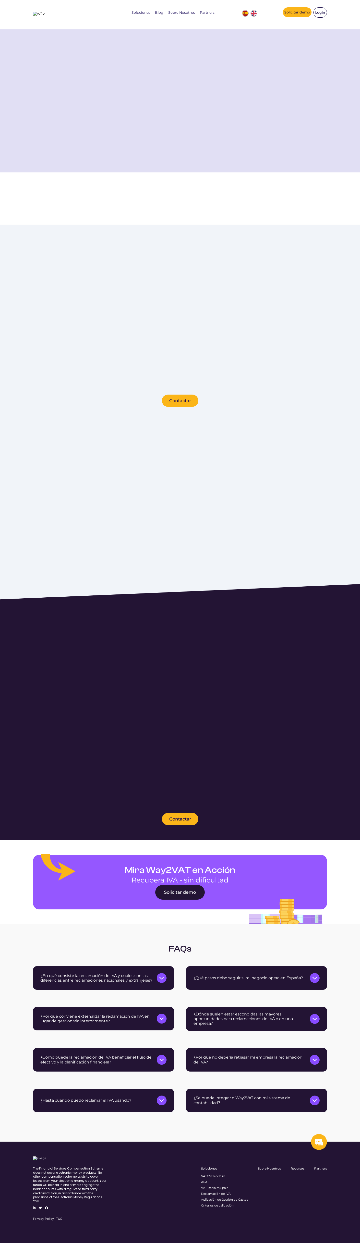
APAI (204, 1182)
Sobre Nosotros (181, 13)
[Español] (245, 13)
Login (320, 12)
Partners (207, 13)
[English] (254, 13)
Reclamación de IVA (216, 1193)
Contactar (180, 400)
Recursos (297, 1168)
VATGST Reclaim (213, 1176)
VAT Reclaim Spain (214, 1188)
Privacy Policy (43, 1218)
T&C (59, 1218)
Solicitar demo (297, 12)
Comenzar (51, 150)
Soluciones (141, 13)
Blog (159, 13)
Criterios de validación (217, 1205)
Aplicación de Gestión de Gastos (224, 1199)
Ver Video (93, 150)
